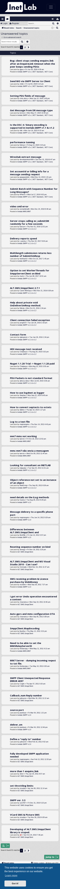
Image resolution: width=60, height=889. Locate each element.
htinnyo (22, 145)
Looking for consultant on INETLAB (30, 465)
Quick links (2, 19)
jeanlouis (23, 713)
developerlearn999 (27, 159)
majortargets (24, 424)
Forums (8, 19)
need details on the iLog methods (29, 497)
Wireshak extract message (25, 156)
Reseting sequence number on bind (30, 546)
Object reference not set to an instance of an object (33, 481)
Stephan (23, 395)
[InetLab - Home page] (20, 7)
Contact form (18, 334)
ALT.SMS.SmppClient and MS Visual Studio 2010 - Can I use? (30, 563)
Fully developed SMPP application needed (29, 755)
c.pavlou (23, 241)
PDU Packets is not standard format (31, 378)
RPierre (22, 194)
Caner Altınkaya (26, 291)
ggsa (21, 69)
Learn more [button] (11, 875)
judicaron (23, 698)
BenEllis (23, 535)
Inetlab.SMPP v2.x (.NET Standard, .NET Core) (35, 72)
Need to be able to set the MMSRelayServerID (25, 644)
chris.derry (24, 98)
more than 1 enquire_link (24, 771)
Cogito (22, 684)
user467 (23, 803)
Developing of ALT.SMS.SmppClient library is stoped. (30, 831)
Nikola (22, 308)
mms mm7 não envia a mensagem (29, 450)
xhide (22, 84)
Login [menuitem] (53, 19)
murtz (22, 276)
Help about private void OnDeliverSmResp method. (25, 304)
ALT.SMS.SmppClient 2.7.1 (25, 287)
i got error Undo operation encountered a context (33, 598)
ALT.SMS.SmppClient (25, 552)
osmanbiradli (24, 209)
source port (17, 709)
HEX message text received (26, 349)
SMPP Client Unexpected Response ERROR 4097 (30, 679)
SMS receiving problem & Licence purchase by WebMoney (29, 580)
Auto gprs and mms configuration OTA (32, 613)
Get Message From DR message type (31, 110)
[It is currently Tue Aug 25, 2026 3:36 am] (53, 28)
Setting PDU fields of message (27, 95)
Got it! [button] (15, 883)
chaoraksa (24, 602)
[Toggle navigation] (51, 7)
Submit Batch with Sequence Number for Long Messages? (34, 190)
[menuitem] (57, 28)
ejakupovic (24, 337)
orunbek (23, 584)
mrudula (23, 788)
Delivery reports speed (23, 238)
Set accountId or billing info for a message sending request (29, 173)
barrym (22, 226)
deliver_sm (16, 724)
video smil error (19, 206)
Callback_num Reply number (26, 695)
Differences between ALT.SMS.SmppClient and (24, 531)
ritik (21, 130)
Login (5, 23)
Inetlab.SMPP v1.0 (24, 502)
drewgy (22, 549)
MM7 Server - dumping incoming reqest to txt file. (33, 662)
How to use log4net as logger (27, 392)
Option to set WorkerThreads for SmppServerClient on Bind (29, 272)
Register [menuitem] (58, 19)
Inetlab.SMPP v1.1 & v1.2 (26, 229)
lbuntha (22, 631)
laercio (22, 439)
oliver (22, 774)
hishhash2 (23, 259)
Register (15, 23)
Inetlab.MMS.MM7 (24, 211)
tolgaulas (23, 468)
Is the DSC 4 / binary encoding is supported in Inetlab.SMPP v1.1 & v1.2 (32, 126)
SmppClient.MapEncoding (25, 628)
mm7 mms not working (23, 436)
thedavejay (24, 648)
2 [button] (25, 47)
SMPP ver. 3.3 (17, 800)
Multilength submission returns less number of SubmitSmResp (31, 254)
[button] (28, 47)
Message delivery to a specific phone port (31, 513)
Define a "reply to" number (25, 739)
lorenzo (22, 113)
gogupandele (24, 177)
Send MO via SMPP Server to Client (30, 81)
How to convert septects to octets (30, 407)
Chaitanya (23, 352)
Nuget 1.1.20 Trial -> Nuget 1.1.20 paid (32, 363)
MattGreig (23, 485)
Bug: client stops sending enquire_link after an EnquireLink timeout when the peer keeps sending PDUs (32, 63)
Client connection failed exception (30, 320)
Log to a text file (20, 421)
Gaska (22, 500)
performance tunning (22, 142)
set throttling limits (21, 785)
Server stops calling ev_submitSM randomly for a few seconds (29, 222)
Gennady (23, 567)
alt (21, 835)
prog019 (23, 323)
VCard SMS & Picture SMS (25, 814)
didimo (22, 410)
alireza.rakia (24, 381)
